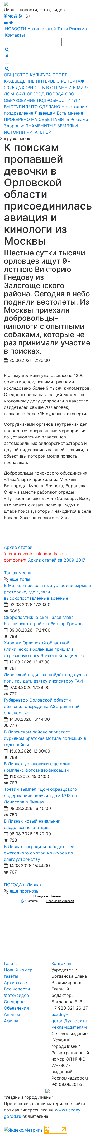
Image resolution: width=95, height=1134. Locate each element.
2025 (9, 87)
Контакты (15, 35)
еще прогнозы (24, 891)
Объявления (16, 1008)
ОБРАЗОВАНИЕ (20, 100)
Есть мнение (70, 113)
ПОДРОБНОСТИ (53, 100)
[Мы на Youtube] (16, 16)
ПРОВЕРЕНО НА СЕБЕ (27, 119)
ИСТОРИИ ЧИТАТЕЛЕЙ (27, 132)
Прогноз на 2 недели (60, 900)
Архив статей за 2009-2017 (56, 560)
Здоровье (14, 125)
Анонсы (12, 1014)
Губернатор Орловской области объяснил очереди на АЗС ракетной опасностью (42, 706)
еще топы (20, 579)
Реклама (78, 28)
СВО (69, 94)
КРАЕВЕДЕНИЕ (19, 81)
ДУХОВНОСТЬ (30, 87)
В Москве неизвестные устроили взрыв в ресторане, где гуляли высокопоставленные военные (47, 592)
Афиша (11, 1020)
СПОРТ (59, 74)
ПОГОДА (55, 94)
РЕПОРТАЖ (72, 81)
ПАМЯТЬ (60, 119)
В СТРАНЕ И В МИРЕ (67, 87)
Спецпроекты (18, 1001)
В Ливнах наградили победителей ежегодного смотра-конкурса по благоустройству (39, 853)
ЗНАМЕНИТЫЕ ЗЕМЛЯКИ (52, 125)
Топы (62, 28)
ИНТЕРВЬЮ (48, 81)
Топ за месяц (17, 572)
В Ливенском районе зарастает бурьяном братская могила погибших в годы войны (45, 738)
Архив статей (41, 28)
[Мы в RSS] (20, 16)
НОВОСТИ (15, 28)
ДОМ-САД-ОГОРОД (24, 94)
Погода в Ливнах (47, 896)
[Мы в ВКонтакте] (10, 16)
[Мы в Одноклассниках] (5, 16)
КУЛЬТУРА (40, 74)
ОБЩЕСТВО (16, 74)
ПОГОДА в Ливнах (23, 884)
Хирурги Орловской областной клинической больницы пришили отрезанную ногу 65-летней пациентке (44, 649)
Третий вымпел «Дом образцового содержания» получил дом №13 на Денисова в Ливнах (40, 796)
